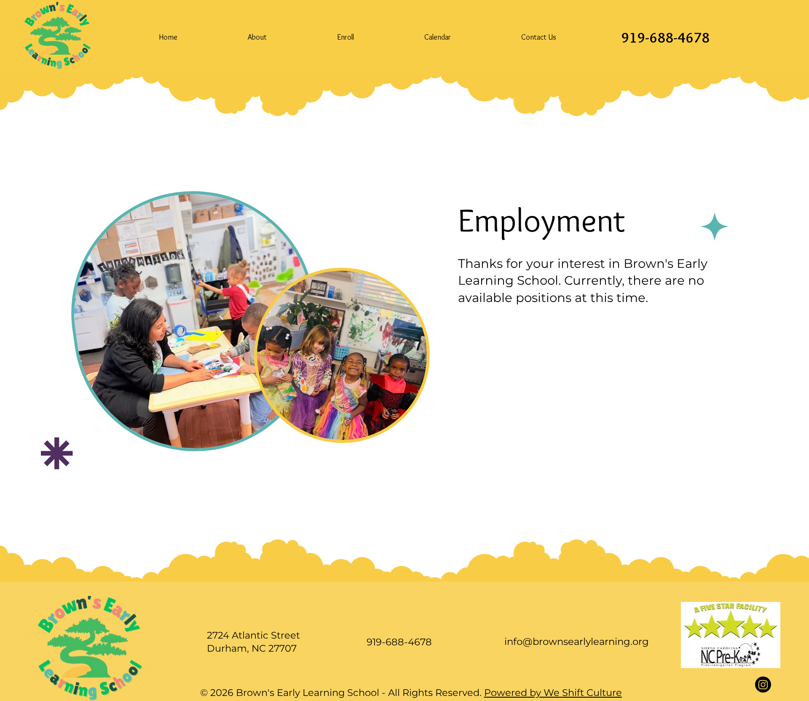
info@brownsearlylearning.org (576, 641)
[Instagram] (763, 685)
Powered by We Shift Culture (553, 692)
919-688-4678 (665, 37)
